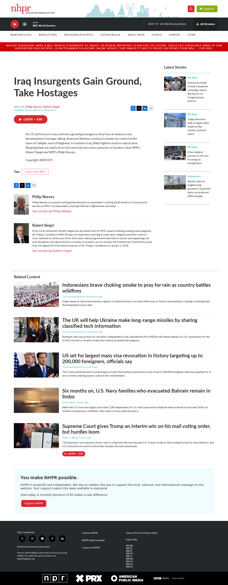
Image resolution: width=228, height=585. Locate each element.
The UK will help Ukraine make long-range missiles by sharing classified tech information (129, 322)
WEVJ (129, 556)
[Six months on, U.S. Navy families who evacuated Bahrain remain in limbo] (36, 400)
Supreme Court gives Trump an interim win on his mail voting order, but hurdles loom (136, 428)
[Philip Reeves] (21, 205)
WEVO (129, 561)
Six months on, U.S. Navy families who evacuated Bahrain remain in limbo (136, 393)
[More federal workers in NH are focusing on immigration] (175, 153)
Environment (194, 176)
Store (192, 34)
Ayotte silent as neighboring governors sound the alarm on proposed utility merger (199, 188)
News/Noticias (21, 34)
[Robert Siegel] (21, 233)
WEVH (129, 553)
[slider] (30, 24)
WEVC (129, 548)
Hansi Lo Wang (70, 437)
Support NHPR (34, 503)
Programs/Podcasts (78, 34)
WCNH (129, 545)
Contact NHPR (89, 533)
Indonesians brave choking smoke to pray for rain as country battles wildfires (136, 287)
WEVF (129, 551)
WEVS (129, 566)
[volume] (25, 24)
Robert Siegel (51, 107)
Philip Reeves (34, 107)
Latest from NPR (35, 171)
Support (208, 9)
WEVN (129, 558)
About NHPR (136, 34)
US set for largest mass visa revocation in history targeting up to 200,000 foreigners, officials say (132, 358)
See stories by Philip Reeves (51, 211)
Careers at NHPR (91, 547)
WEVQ (129, 564)
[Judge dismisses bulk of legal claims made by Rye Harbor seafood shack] (175, 120)
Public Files (131, 539)
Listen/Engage (110, 34)
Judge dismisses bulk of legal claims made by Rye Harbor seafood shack (198, 126)
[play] (14, 24)
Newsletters (48, 34)
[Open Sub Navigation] (34, 34)
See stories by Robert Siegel (52, 251)
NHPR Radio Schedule (93, 540)
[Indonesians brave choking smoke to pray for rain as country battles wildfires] (36, 294)
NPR (49, 160)
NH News (192, 77)
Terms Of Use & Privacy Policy (141, 533)
